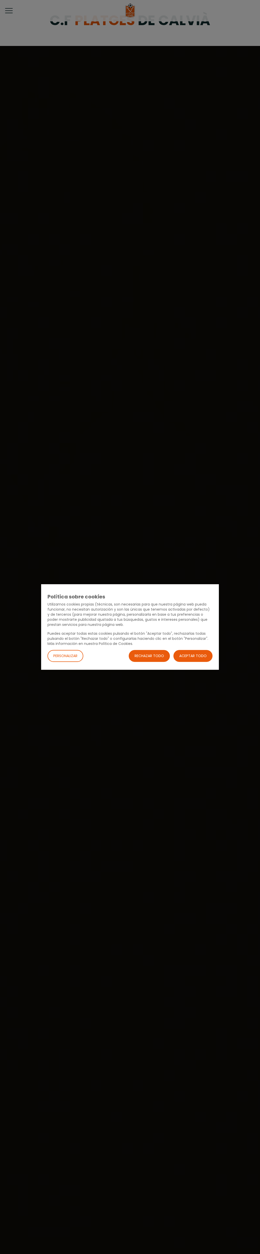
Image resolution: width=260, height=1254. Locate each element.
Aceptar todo (193, 655)
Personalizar (65, 655)
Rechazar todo (149, 655)
